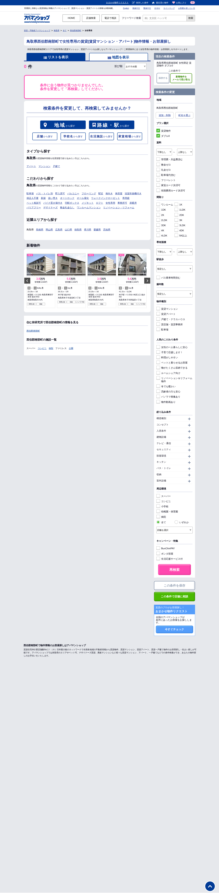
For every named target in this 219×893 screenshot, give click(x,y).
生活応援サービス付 (172, 558)
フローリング (89, 193)
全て (65, 30)
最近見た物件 (162, 3)
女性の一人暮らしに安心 (174, 347)
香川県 (87, 229)
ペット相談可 (34, 203)
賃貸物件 (166, 130)
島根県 (39, 229)
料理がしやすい (169, 357)
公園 (71, 348)
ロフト (99, 203)
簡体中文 (136, 8)
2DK (181, 215)
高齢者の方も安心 (170, 391)
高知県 (106, 229)
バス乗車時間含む (170, 277)
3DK (163, 225)
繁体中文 (147, 8)
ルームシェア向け (170, 373)
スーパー (166, 496)
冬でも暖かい (168, 386)
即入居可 (60, 193)
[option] (41, 280)
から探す (64, 125)
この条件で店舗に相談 (174, 596)
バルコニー (73, 193)
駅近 (100, 193)
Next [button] (147, 281)
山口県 (68, 229)
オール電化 (83, 198)
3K (180, 220)
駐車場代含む (168, 175)
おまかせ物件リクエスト (117, 2)
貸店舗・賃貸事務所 (172, 324)
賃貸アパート (168, 314)
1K (180, 204)
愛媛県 (97, 229)
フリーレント (168, 180)
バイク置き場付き (52, 203)
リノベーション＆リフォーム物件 (176, 380)
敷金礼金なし (67, 207)
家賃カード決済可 (170, 185)
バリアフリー (34, 207)
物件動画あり (168, 402)
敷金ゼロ (166, 164)
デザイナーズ (50, 207)
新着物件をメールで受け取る (181, 78)
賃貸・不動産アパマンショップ (37, 30)
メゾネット (88, 203)
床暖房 (133, 203)
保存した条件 (142, 3)
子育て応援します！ (172, 352)
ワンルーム (167, 204)
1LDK (182, 209)
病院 (51, 348)
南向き (109, 193)
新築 (43, 198)
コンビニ (42, 348)
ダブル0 (165, 136)
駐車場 (30, 193)
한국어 (157, 8)
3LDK (182, 225)
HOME (71, 18)
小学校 (164, 506)
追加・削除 (165, 115)
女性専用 (110, 203)
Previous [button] (27, 281)
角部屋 (118, 193)
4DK (181, 230)
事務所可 (122, 203)
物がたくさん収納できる (174, 367)
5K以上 (183, 235)
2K (162, 215)
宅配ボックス (72, 203)
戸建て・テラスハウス (173, 319)
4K (162, 230)
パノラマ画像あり (170, 396)
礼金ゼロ (166, 169)
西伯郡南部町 (75, 30)
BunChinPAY (168, 548)
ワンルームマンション (89, 207)
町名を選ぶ (184, 115)
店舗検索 (91, 18)
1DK (163, 209)
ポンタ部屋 (167, 553)
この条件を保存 (174, 585)
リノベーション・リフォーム (118, 207)
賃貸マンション (169, 308)
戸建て (56, 166)
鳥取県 (56, 30)
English (126, 8)
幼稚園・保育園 (169, 511)
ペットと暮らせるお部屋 (174, 362)
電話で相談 (110, 18)
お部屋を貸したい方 (186, 8)
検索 (190, 18)
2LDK (164, 220)
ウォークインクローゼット (105, 198)
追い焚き (53, 198)
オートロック (67, 198)
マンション (44, 166)
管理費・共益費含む (172, 159)
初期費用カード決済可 (173, 190)
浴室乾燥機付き (133, 193)
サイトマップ (169, 8)
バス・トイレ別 (44, 193)
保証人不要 (32, 198)
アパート (31, 166)
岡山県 (49, 229)
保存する (163, 78)
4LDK (164, 235)
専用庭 (126, 198)
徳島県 (78, 229)
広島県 (58, 229)
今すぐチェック (174, 629)
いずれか (184, 522)
